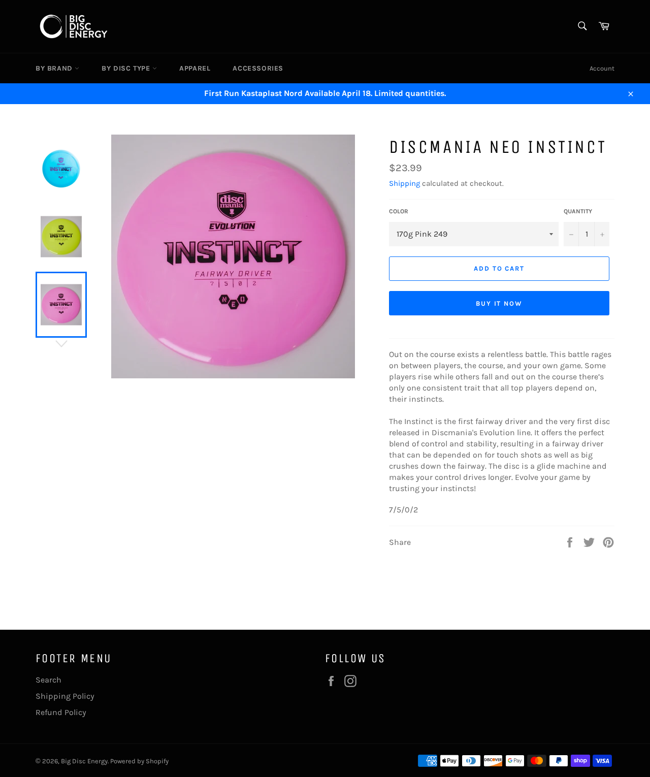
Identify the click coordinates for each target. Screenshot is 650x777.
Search (48, 680)
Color (398, 211)
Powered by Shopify (139, 761)
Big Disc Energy (84, 761)
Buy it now (499, 303)
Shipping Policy (65, 696)
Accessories (258, 68)
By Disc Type (127, 68)
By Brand (55, 68)
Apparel (194, 68)
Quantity (578, 211)
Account (602, 68)
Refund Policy (61, 712)
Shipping (404, 183)
